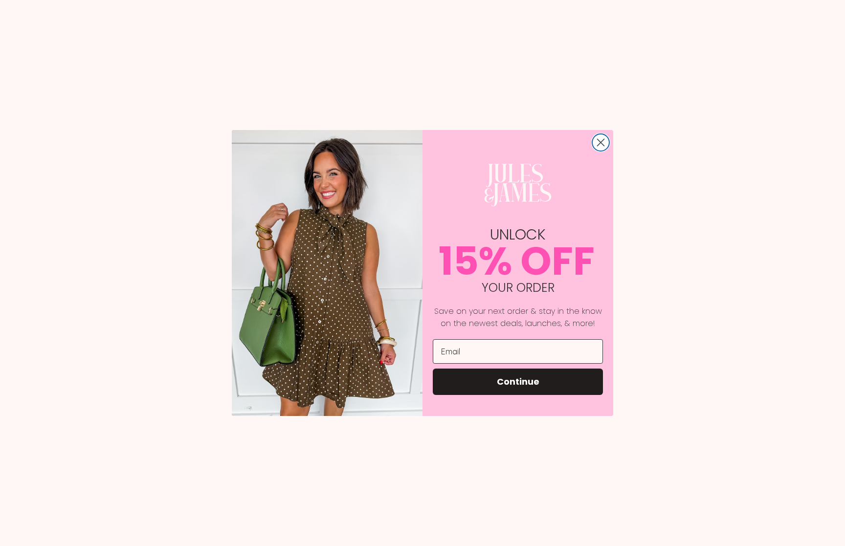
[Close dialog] (600, 142)
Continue (518, 381)
